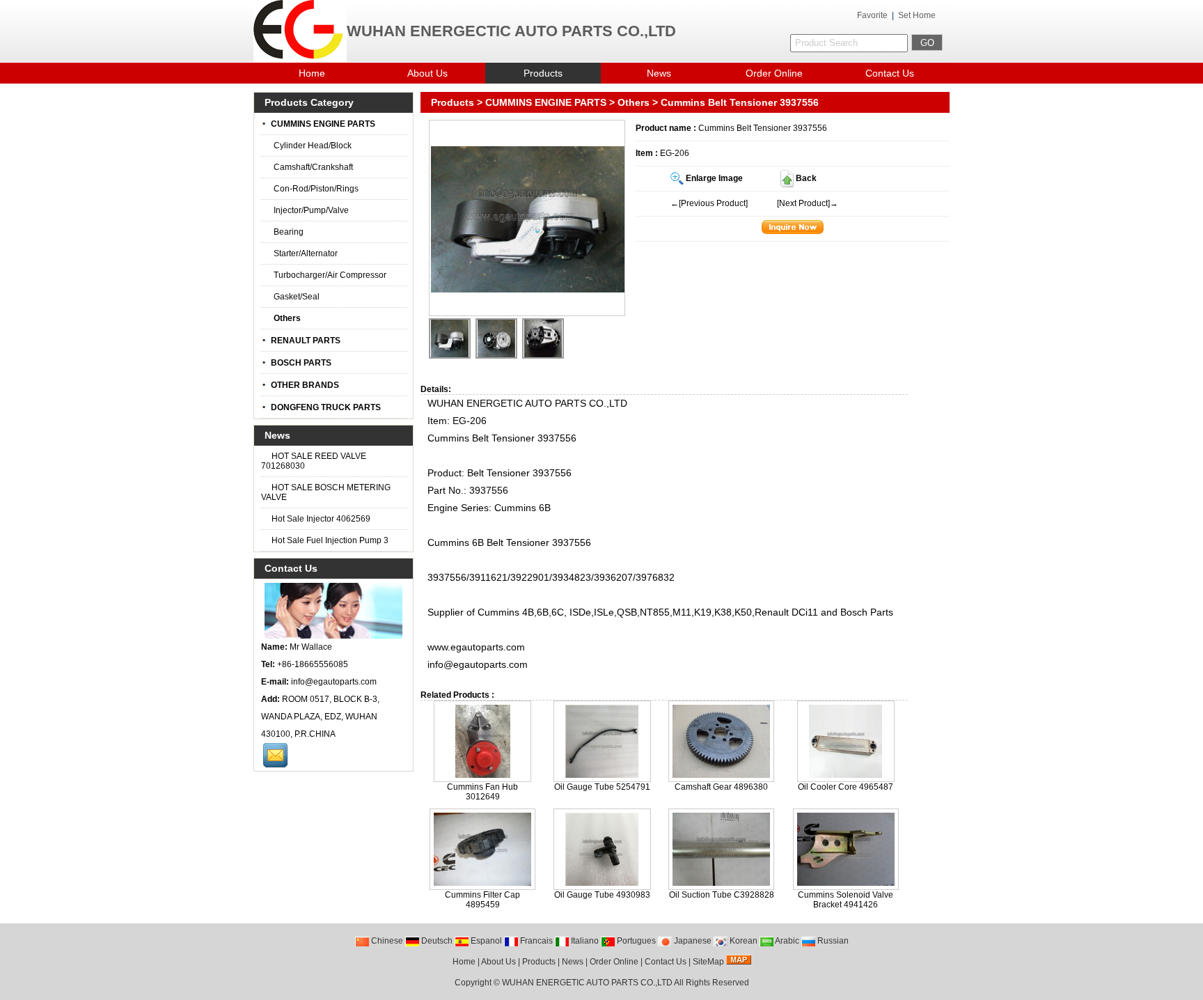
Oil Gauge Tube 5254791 (602, 787)
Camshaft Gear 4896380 (721, 787)
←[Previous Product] (709, 203)
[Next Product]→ (807, 203)
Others (634, 102)
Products (543, 73)
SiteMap (708, 962)
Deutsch (436, 941)
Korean (742, 941)
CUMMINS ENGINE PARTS (545, 102)
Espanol (485, 941)
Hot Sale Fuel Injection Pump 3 (328, 540)
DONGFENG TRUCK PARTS (326, 407)
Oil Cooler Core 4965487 (845, 787)
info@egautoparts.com (334, 682)
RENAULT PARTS (305, 340)
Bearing (289, 232)
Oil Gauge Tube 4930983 (602, 895)
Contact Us (889, 73)
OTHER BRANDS (305, 385)
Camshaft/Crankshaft (313, 167)
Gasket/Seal (297, 297)
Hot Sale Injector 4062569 (319, 519)
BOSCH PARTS (301, 363)
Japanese (691, 941)
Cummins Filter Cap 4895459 (482, 899)
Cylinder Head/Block (313, 145)
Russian (832, 941)
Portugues (635, 941)
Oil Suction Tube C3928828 (721, 895)
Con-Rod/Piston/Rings (316, 189)
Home (312, 73)
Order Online (774, 73)
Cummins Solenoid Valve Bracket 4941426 (845, 899)
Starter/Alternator (306, 253)
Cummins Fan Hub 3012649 (482, 792)
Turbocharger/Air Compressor (330, 275)
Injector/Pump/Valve (311, 210)
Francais (535, 941)
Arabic (786, 941)
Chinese (386, 941)
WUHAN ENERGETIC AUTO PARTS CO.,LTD (587, 982)
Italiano (584, 941)
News (659, 73)
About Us (427, 73)
